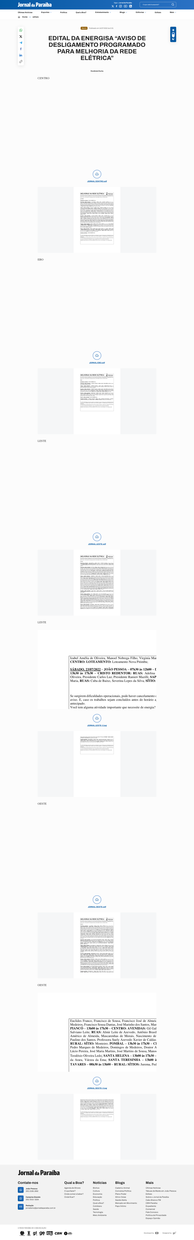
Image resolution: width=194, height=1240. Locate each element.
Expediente (151, 1206)
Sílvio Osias (120, 1197)
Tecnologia (98, 1212)
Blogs (122, 12)
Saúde (96, 1209)
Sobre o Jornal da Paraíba (157, 1197)
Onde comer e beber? (74, 1194)
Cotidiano (97, 1206)
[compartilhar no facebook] (21, 49)
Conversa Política (123, 1191)
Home (24, 17)
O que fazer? (70, 1191)
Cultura (96, 1191)
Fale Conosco (152, 1212)
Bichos (96, 1188)
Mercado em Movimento (126, 1203)
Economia (97, 1194)
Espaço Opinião (153, 1218)
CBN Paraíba (151, 1203)
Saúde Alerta (121, 1200)
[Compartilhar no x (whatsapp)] (20, 36)
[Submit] (173, 4)
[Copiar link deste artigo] (20, 61)
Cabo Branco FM (153, 1200)
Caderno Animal (122, 1188)
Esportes (45, 12)
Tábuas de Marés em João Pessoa (161, 1191)
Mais (172, 12)
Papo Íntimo (120, 1206)
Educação (97, 1197)
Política (63, 12)
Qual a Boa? (81, 12)
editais (36, 17)
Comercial (150, 1209)
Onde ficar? (69, 1197)
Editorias (140, 12)
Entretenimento (102, 12)
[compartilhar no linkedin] (21, 55)
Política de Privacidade (156, 1215)
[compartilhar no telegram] (21, 43)
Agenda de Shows (72, 1188)
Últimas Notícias (25, 12)
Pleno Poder (120, 1194)
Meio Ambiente (100, 1215)
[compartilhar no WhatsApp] (20, 30)
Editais (158, 12)
